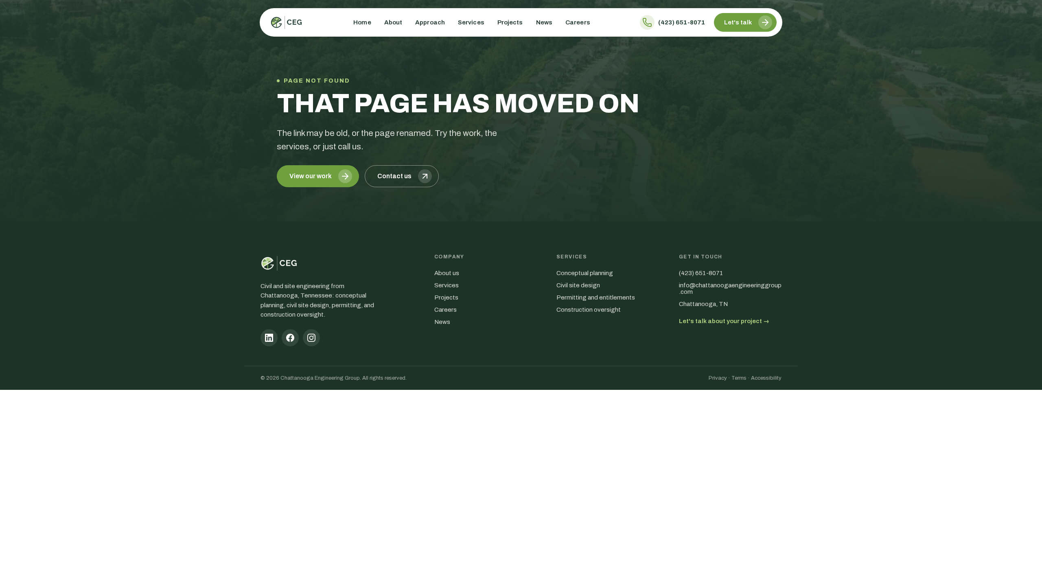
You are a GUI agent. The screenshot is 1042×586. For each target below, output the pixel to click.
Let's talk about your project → (724, 321)
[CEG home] (286, 22)
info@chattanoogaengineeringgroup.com (730, 288)
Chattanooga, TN (703, 304)
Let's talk (738, 22)
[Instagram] (311, 337)
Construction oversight (588, 309)
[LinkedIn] (269, 337)
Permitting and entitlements (595, 297)
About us (446, 273)
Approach (430, 22)
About (393, 22)
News (544, 22)
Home (362, 22)
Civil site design (578, 285)
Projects (510, 22)
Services (471, 22)
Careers (577, 22)
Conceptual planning (584, 273)
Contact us (394, 176)
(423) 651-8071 (681, 22)
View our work (310, 176)
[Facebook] (290, 337)
